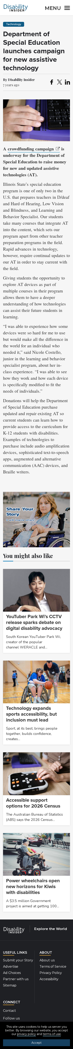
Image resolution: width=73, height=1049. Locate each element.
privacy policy (26, 1034)
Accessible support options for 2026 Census (33, 803)
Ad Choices (12, 973)
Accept (36, 1043)
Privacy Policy (51, 973)
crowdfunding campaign (31, 148)
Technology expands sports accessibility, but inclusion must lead (31, 714)
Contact (9, 1011)
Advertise (10, 966)
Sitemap (9, 985)
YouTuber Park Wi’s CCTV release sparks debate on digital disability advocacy (34, 622)
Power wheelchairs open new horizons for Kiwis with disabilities (33, 886)
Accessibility (49, 979)
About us (47, 960)
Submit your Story (18, 960)
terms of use (52, 1034)
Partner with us (15, 979)
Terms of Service (53, 966)
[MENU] (66, 8)
